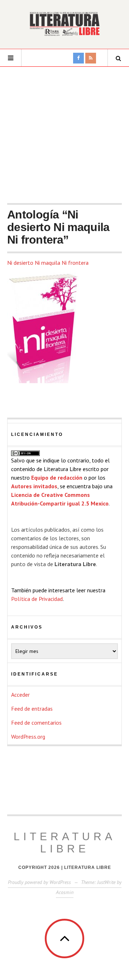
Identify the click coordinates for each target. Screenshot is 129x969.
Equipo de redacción (56, 477)
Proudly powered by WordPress (39, 882)
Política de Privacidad (37, 598)
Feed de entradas (32, 708)
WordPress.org (28, 736)
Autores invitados (34, 486)
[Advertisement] (64, 134)
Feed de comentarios (36, 722)
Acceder (20, 694)
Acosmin (64, 892)
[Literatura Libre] (64, 24)
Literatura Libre (65, 843)
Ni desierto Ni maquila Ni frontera (48, 262)
